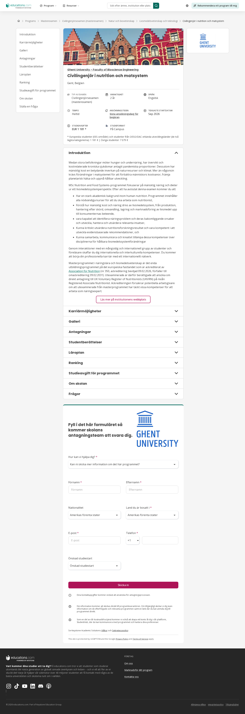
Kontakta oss (131, 676)
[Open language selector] (187, 6)
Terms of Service (140, 639)
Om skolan (26, 98)
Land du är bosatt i (139, 507)
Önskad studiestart (80, 558)
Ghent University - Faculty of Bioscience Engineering (102, 70)
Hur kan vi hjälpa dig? (82, 457)
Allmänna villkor (198, 704)
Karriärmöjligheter (31, 42)
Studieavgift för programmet (38, 90)
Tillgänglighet (232, 704)
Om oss (128, 663)
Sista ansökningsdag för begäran (124, 115)
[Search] (156, 6)
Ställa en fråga (29, 106)
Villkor (104, 630)
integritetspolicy (216, 704)
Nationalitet (75, 507)
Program (49, 5)
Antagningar (27, 58)
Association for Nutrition (84, 271)
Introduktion (28, 34)
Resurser (72, 5)
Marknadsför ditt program (138, 670)
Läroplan (25, 74)
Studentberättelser (31, 66)
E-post (73, 533)
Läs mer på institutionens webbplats (123, 299)
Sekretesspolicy (120, 630)
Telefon (132, 533)
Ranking (25, 82)
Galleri (24, 50)
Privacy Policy (122, 639)
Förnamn (75, 482)
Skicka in (123, 585)
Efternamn (134, 482)
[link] (203, 21)
